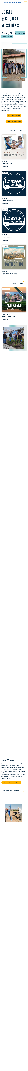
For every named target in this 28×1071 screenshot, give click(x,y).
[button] (25, 2)
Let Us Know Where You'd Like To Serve (11, 782)
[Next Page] (23, 280)
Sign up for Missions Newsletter (14, 121)
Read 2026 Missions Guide (14, 115)
